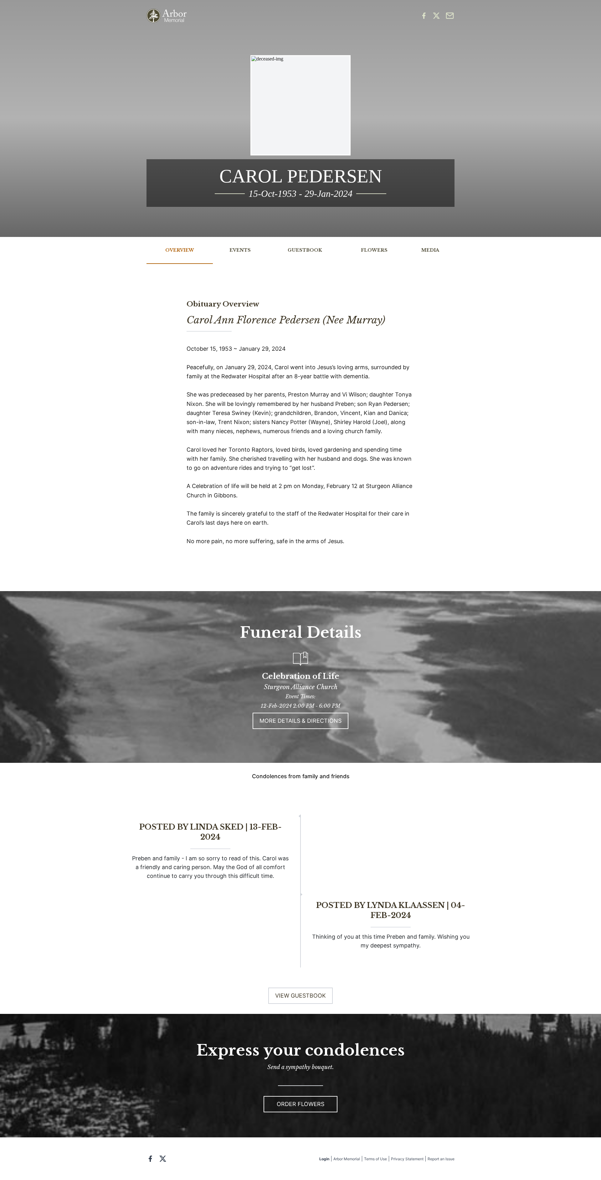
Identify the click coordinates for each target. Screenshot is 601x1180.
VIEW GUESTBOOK (300, 995)
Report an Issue (441, 1158)
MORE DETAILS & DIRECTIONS (300, 720)
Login (324, 1158)
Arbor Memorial (346, 1158)
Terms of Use (375, 1158)
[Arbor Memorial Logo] (166, 16)
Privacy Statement (407, 1158)
